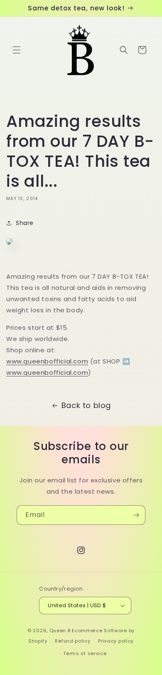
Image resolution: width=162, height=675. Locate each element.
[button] (16, 50)
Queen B (60, 630)
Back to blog (86, 405)
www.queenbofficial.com (47, 361)
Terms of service (84, 653)
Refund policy (72, 641)
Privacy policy (116, 641)
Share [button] (25, 223)
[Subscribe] (136, 515)
